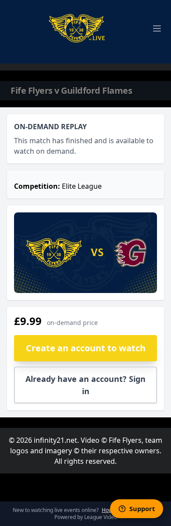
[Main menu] (156, 28)
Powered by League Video (85, 517)
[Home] (77, 28)
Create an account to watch (86, 348)
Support (142, 508)
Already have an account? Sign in (85, 385)
